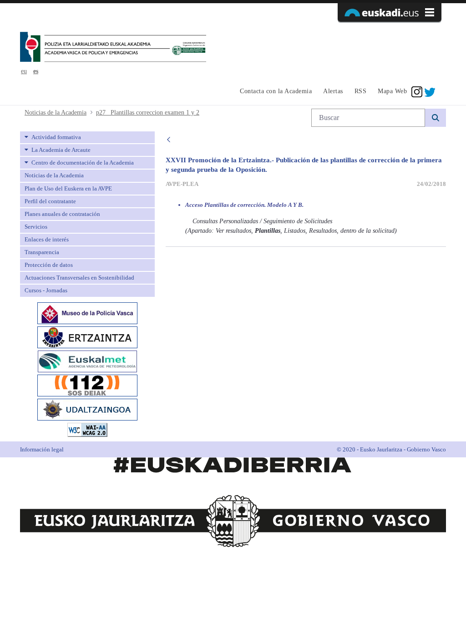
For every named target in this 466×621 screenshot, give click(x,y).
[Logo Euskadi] (389, 12)
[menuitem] (274, 91)
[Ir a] (113, 48)
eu (24, 71)
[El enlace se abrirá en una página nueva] (87, 312)
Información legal (42, 449)
